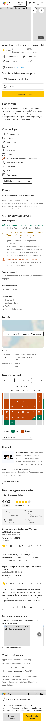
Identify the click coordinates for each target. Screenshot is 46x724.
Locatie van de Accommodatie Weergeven (23, 334)
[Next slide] (39, 634)
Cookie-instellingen (11, 717)
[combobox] (3, 437)
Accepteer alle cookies (32, 717)
